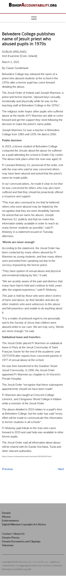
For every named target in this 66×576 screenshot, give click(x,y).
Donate (6, 512)
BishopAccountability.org (35, 561)
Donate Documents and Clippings (21, 541)
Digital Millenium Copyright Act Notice (24, 524)
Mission (6, 516)
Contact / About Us (13, 533)
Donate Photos (11, 537)
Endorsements (10, 520)
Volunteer (8, 545)
